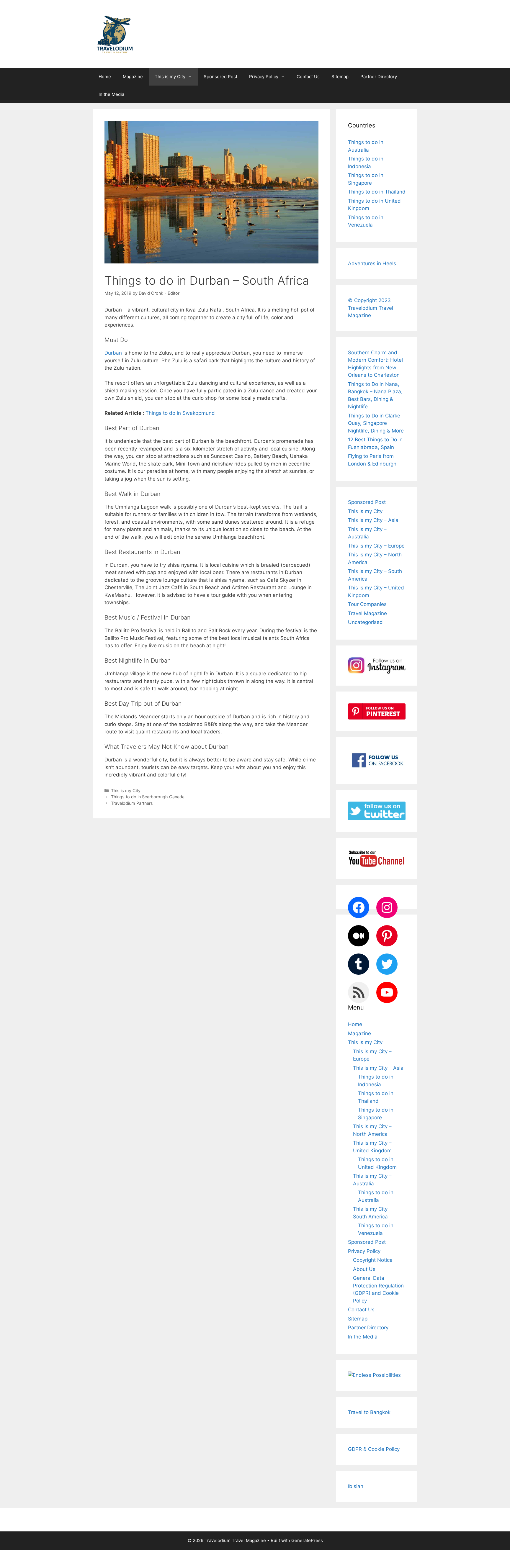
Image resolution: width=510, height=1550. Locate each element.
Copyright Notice (373, 1260)
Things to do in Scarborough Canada (147, 796)
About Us (364, 1269)
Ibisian (355, 1486)
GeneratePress (307, 1540)
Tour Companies (367, 604)
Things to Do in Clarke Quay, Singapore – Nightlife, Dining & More (376, 423)
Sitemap (340, 76)
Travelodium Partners (132, 803)
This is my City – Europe (376, 546)
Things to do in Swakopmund (180, 413)
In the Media (111, 94)
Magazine (133, 76)
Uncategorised (365, 622)
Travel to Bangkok (369, 1412)
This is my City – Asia (373, 520)
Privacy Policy (263, 76)
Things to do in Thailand (377, 192)
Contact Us (308, 76)
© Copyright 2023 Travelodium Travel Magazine (370, 307)
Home (105, 76)
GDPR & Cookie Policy (374, 1449)
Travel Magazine (367, 613)
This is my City (170, 76)
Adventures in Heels (372, 263)
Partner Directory (378, 76)
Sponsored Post (220, 76)
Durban (113, 353)
